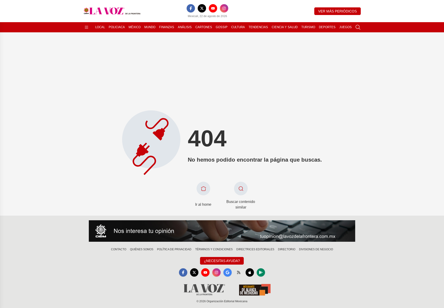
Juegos (345, 27)
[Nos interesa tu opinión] (222, 231)
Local (100, 27)
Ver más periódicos (337, 11)
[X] (202, 8)
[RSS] (238, 272)
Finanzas (166, 27)
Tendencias (258, 27)
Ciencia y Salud (285, 27)
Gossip (222, 27)
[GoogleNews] (227, 272)
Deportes (327, 27)
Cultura (238, 27)
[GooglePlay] (261, 272)
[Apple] (250, 272)
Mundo (149, 27)
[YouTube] (213, 8)
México (135, 27)
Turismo (308, 27)
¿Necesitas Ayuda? (222, 261)
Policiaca (117, 27)
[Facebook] (191, 8)
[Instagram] (224, 8)
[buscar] (358, 27)
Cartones (203, 27)
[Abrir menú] (86, 27)
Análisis (185, 27)
